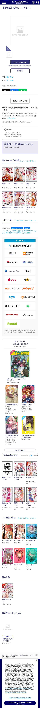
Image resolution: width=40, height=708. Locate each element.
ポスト (7, 90)
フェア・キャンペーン (17, 228)
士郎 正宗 (9, 80)
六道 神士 (9, 77)
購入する (20, 71)
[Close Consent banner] (36, 660)
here (28, 673)
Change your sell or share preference (16, 692)
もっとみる (19, 450)
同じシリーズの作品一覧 (27, 161)
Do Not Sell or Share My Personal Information (18, 688)
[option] (8, 594)
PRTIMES (27, 228)
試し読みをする (21, 62)
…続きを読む (11, 118)
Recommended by (25, 455)
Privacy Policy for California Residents (20, 697)
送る (23, 90)
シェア (15, 90)
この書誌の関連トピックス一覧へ (24, 220)
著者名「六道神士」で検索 (26, 518)
